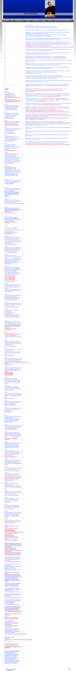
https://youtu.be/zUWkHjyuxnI (11, 252)
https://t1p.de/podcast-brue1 (10, 212)
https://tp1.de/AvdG (8, 411)
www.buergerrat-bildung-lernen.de (12, 124)
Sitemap (14, 669)
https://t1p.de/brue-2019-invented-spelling (12, 591)
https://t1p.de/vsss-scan (9, 232)
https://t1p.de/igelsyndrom (9, 117)
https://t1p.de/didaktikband (9, 355)
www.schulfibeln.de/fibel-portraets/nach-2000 (13, 100)
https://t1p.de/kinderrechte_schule (11, 150)
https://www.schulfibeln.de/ (9, 93)
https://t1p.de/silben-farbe (10, 133)
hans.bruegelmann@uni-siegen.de (11, 456)
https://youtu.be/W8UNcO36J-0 (10, 167)
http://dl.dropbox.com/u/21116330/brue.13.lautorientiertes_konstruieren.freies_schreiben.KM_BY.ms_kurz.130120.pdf (49, 46)
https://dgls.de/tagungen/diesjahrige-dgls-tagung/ (12, 334)
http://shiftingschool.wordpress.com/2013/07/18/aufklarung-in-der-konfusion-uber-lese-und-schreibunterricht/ (47, 144)
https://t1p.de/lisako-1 (9, 372)
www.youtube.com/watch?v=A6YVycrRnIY (12, 306)
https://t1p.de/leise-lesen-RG (9, 508)
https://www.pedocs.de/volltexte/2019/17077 (12, 604)
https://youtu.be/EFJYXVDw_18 (10, 276)
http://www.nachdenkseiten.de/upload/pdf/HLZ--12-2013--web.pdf (49, 104)
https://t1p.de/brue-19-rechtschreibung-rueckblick (13, 597)
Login (69, 668)
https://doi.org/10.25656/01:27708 (11, 244)
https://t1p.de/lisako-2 (9, 373)
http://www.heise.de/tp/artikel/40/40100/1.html (50, 96)
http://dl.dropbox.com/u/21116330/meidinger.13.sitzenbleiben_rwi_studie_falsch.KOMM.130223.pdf (46, 57)
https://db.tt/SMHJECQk (41, 101)
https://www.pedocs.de (15, 585)
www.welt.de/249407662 (9, 183)
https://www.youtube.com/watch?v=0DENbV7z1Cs (13, 561)
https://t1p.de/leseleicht (8, 501)
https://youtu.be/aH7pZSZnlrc (10, 277)
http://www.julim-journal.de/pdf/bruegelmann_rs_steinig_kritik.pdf (57, 85)
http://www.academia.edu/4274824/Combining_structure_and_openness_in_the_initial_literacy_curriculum (47, 111)
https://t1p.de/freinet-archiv (9, 162)
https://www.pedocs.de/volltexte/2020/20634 (12, 470)
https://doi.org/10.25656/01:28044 (11, 221)
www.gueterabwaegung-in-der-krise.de (12, 554)
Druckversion (9, 669)
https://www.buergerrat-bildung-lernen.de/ (11, 299)
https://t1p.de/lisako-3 (9, 374)
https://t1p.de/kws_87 (10, 141)
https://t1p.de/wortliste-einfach (10, 404)
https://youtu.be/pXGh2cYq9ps (9, 281)
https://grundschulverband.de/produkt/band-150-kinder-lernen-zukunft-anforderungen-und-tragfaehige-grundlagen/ (13, 478)
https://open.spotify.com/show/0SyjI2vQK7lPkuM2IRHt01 (14, 203)
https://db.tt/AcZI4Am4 (35, 85)
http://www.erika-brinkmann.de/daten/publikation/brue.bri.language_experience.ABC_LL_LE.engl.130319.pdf (44, 110)
